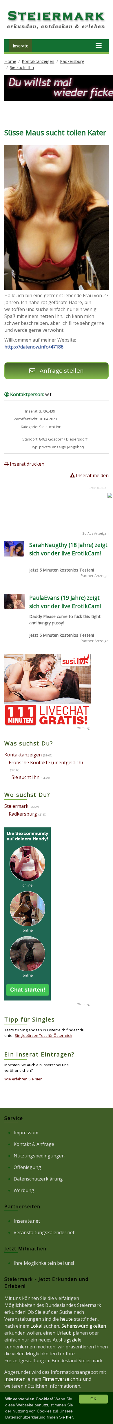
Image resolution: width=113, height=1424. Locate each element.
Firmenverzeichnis (62, 1379)
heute (66, 1319)
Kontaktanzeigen (38, 61)
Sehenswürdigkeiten (83, 1326)
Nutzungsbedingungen (39, 1156)
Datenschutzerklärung (38, 1179)
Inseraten (14, 1379)
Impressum (26, 1132)
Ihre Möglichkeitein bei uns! (44, 1263)
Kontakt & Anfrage (34, 1144)
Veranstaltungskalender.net (44, 1232)
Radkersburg (72, 61)
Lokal (36, 1326)
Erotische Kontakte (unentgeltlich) (46, 762)
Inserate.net (27, 1221)
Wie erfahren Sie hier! (23, 1079)
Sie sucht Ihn (22, 67)
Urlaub (64, 1333)
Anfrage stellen (61, 370)
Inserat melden (92, 475)
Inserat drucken (26, 464)
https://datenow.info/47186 (33, 347)
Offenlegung (27, 1167)
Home (10, 61)
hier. (70, 1417)
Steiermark (16, 806)
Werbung (24, 1190)
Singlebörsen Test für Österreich (43, 1035)
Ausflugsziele (67, 1340)
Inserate (20, 45)
